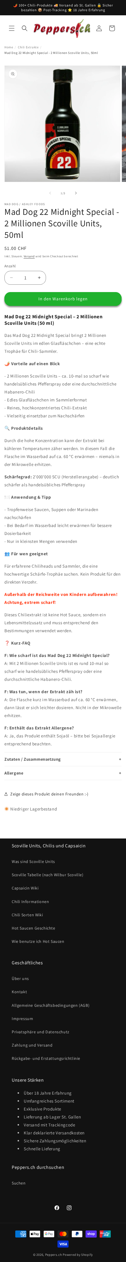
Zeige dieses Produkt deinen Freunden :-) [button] (49, 794)
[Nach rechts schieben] (75, 193)
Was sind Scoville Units (33, 861)
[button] (11, 28)
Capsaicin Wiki (25, 888)
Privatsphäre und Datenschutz (40, 1031)
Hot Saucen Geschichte (33, 928)
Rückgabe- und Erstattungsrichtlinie (46, 1058)
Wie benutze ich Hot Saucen (38, 941)
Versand (29, 256)
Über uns (20, 978)
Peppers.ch (53, 1255)
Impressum (22, 1018)
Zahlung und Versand (32, 1045)
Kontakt (19, 991)
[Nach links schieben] (50, 193)
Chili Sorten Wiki (27, 914)
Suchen (19, 1183)
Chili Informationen (30, 901)
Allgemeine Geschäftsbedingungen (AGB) (50, 1005)
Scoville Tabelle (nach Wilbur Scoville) (47, 874)
